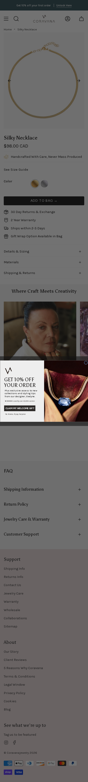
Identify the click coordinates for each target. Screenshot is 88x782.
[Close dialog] (85, 362)
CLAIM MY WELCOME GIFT (19, 408)
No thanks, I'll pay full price (15, 414)
